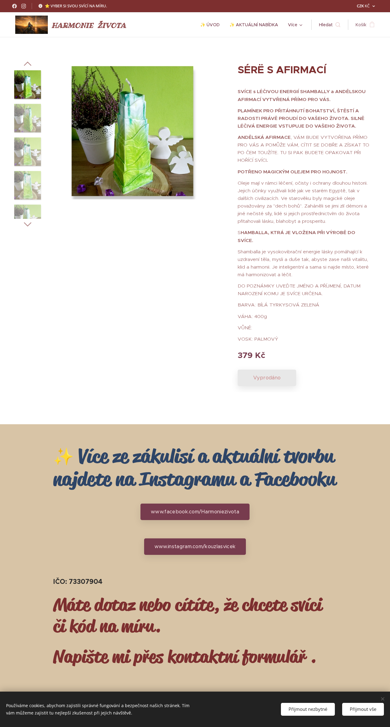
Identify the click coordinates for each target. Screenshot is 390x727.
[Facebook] (14, 6)
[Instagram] (23, 6)
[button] (329, 24)
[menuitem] (212, 24)
